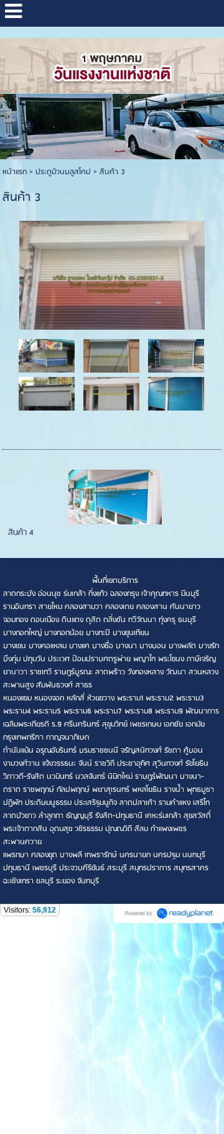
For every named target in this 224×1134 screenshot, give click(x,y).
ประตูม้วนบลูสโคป (63, 172)
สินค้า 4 (21, 532)
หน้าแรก (14, 172)
